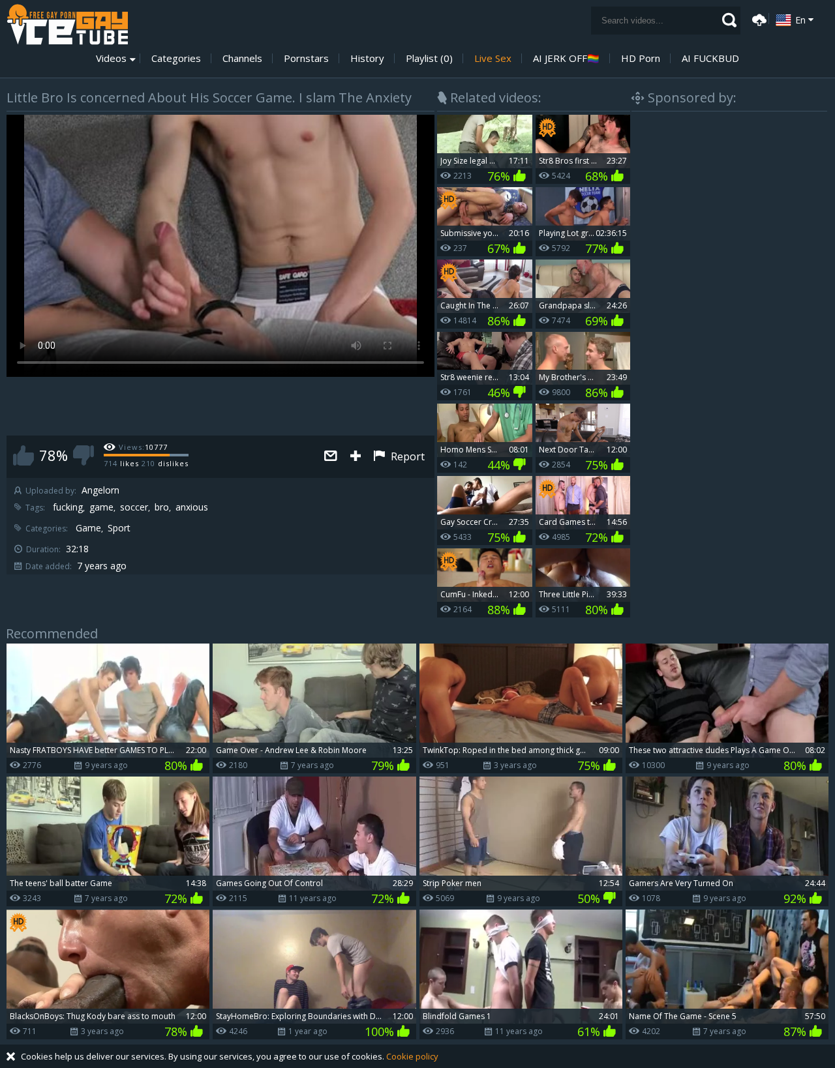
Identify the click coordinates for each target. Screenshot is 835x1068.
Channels (242, 58)
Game (88, 528)
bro (162, 507)
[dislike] (83, 455)
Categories (176, 58)
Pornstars (306, 58)
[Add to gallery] (355, 457)
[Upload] (757, 18)
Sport (119, 528)
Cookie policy (412, 1056)
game (101, 507)
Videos (111, 58)
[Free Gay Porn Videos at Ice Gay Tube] (67, 24)
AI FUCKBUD (710, 58)
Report (406, 456)
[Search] (729, 20)
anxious (191, 507)
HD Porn (640, 58)
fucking (68, 507)
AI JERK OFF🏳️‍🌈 (566, 58)
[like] (23, 455)
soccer (134, 507)
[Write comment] (331, 457)
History (367, 58)
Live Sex (492, 58)
